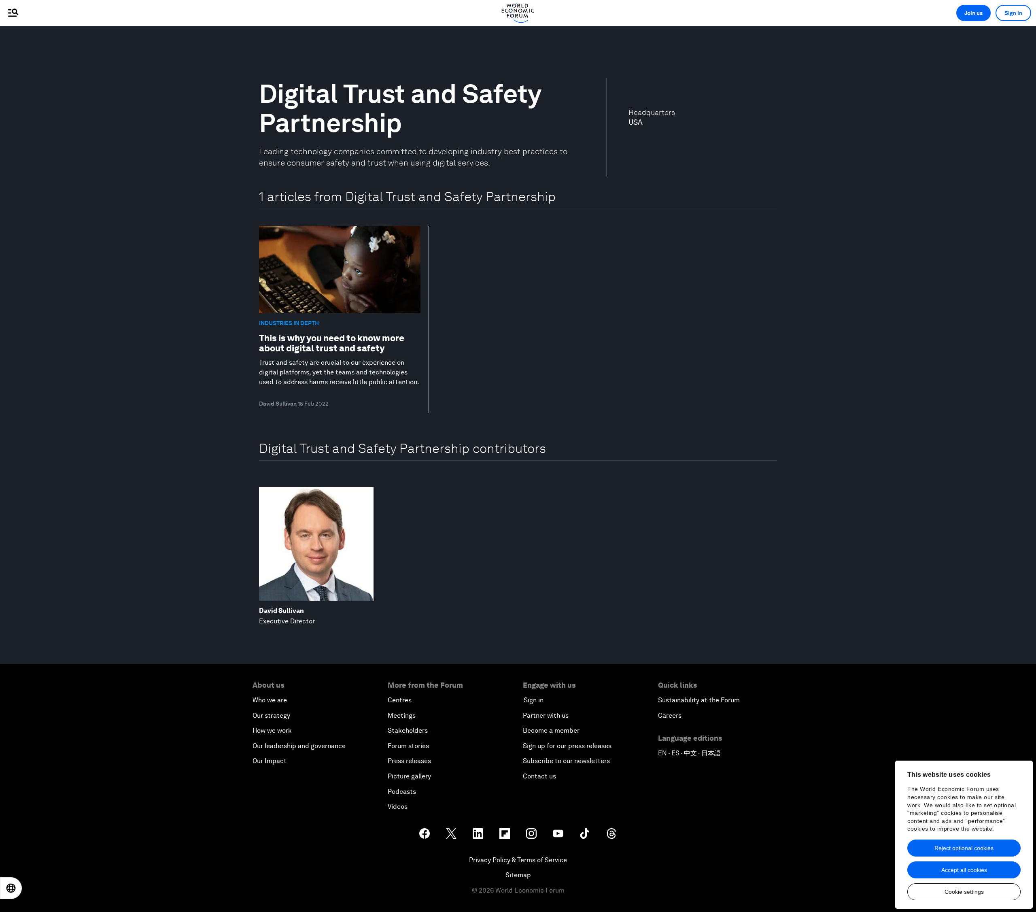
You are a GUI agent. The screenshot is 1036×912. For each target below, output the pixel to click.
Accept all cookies (964, 870)
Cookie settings (964, 892)
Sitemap (518, 875)
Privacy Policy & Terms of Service (518, 860)
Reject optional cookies (964, 848)
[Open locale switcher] (10, 888)
